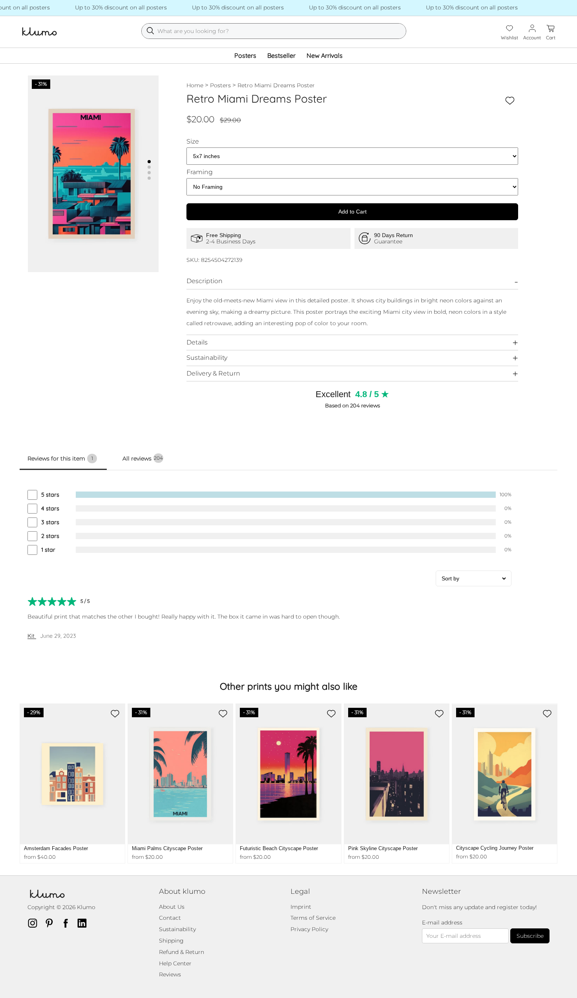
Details (197, 342)
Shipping (171, 940)
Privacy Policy (309, 929)
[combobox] (274, 31)
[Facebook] (67, 923)
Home (194, 85)
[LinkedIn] (84, 923)
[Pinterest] (51, 923)
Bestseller (281, 55)
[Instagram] (34, 923)
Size (192, 141)
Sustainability (206, 357)
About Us (171, 906)
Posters (245, 55)
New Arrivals (325, 55)
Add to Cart (352, 211)
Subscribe (530, 935)
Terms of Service (313, 917)
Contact (170, 917)
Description (204, 281)
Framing (199, 172)
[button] (149, 161)
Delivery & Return (213, 373)
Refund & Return (181, 952)
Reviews (170, 974)
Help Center (175, 963)
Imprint (300, 906)
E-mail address (442, 922)
